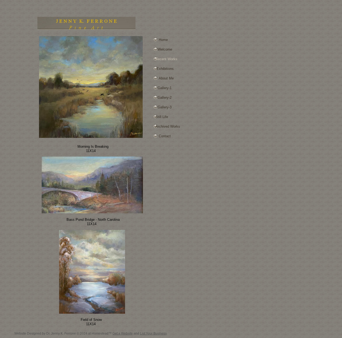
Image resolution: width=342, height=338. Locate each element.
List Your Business (153, 333)
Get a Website (122, 333)
